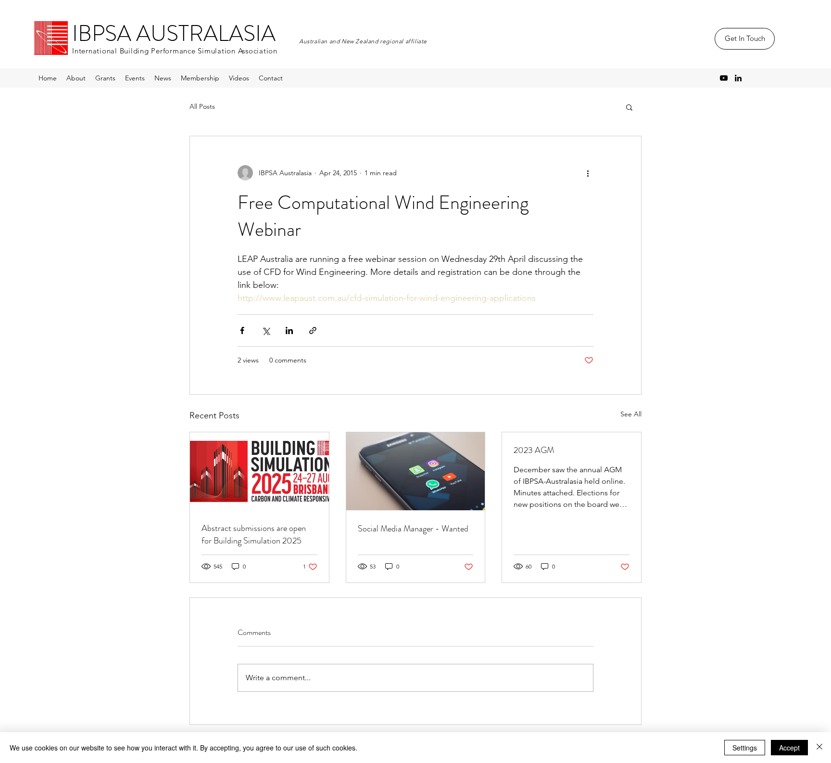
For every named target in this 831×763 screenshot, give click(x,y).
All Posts (202, 106)
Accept (789, 747)
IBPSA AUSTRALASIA (174, 33)
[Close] (819, 747)
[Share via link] (312, 330)
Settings (744, 747)
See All (631, 414)
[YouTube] (724, 78)
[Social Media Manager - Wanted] (415, 471)
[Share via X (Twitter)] (265, 330)
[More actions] (587, 173)
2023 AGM (534, 450)
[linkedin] (738, 78)
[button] (629, 107)
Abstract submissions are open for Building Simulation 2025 (253, 534)
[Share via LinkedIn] (289, 330)
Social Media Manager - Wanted (413, 528)
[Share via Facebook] (242, 330)
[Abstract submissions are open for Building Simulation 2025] (259, 471)
